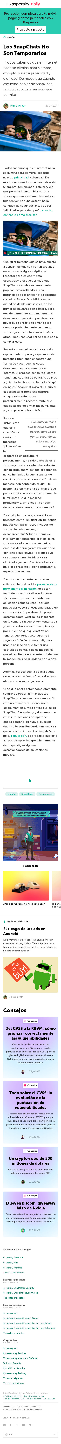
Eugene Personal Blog (22, 1418)
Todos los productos (13, 1298)
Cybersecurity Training (14, 1373)
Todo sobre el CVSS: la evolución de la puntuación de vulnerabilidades (30, 1100)
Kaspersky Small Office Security (18, 1288)
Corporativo (10, 1340)
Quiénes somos (22, 1407)
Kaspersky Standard (13, 1257)
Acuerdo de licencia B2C (14, 1399)
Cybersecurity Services (14, 1353)
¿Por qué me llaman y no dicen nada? (24, 903)
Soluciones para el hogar (17, 1249)
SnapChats (27, 794)
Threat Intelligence (13, 1378)
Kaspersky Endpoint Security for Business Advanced (29, 1328)
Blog (39, 1407)
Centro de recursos (12, 1409)
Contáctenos (8, 1407)
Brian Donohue (18, 106)
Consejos (32, 1021)
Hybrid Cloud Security (14, 1368)
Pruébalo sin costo (31, 29)
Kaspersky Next (10, 1313)
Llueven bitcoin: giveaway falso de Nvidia (30, 1205)
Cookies (51, 1399)
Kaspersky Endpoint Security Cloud (20, 1293)
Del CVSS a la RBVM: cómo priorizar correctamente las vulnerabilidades (30, 1033)
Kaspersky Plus (10, 1262)
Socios (33, 1407)
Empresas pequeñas (14, 1279)
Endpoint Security (12, 1363)
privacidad (21, 177)
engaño (10, 37)
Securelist (7, 1418)
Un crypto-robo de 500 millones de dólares (30, 1161)
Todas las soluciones (13, 1272)
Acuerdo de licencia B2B (36, 1399)
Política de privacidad (13, 1396)
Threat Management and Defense (20, 1358)
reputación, (19, 736)
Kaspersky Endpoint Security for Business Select (27, 1323)
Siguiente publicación (17, 921)
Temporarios (46, 794)
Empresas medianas (14, 1305)
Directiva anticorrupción (34, 1396)
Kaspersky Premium (12, 1268)
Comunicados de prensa (32, 1409)
